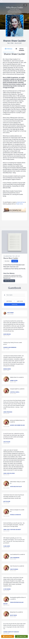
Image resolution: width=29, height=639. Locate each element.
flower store (19, 204)
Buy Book (15, 261)
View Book (7, 261)
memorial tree (21, 202)
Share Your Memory (9, 280)
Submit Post (14, 304)
